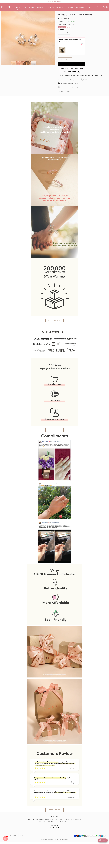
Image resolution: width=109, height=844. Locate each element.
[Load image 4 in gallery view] (28, 63)
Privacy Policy (65, 821)
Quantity (61, 29)
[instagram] (56, 828)
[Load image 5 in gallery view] (33, 63)
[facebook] (50, 828)
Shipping (60, 21)
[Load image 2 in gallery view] (18, 63)
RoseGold (62, 27)
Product (48, 819)
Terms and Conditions (50, 821)
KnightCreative (64, 839)
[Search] (97, 7)
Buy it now (71, 64)
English (22, 835)
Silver (69, 27)
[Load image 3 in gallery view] (23, 63)
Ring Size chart (57, 819)
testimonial (77, 819)
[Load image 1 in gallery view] (13, 63)
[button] (58, 5)
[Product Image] (28, 38)
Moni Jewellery (49, 839)
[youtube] (58, 828)
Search (29, 819)
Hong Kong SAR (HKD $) (10, 835)
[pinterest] (53, 828)
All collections (38, 819)
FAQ (40, 821)
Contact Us (68, 819)
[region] (54, 1)
